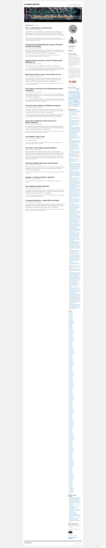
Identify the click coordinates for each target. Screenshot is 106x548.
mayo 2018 (71, 403)
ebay (62, 142)
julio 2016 (70, 427)
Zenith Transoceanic (44, 70)
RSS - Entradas (71, 47)
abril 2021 (70, 370)
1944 (31, 156)
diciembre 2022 (71, 349)
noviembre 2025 (71, 322)
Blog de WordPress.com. (78, 543)
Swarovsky (36, 143)
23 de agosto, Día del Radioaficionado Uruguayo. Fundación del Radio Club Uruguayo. (44, 45)
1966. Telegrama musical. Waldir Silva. (37, 186)
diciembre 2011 (71, 488)
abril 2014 (70, 457)
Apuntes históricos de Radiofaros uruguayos (37, 115)
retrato (28, 84)
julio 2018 (70, 401)
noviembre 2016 (71, 423)
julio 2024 (70, 334)
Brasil (33, 195)
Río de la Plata (50, 116)
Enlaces (38, 156)
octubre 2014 (71, 450)
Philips (51, 68)
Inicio (26, 20)
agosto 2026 (71, 312)
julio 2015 (70, 441)
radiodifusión (76, 103)
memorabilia (51, 38)
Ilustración (78, 94)
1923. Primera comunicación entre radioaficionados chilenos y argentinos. (44, 89)
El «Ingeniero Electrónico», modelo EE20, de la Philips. (42, 200)
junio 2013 (70, 468)
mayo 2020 (71, 378)
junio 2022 (70, 356)
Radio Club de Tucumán (37, 101)
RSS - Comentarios (72, 48)
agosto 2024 (71, 333)
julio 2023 (70, 341)
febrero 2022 (71, 359)
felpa (26, 143)
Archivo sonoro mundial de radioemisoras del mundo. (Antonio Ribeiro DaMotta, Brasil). (74, 295)
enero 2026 (71, 319)
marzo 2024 (71, 335)
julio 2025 (70, 324)
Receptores (27, 39)
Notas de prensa (56, 38)
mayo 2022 (71, 357)
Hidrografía (58, 115)
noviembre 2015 (71, 436)
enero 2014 (71, 460)
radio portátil (54, 67)
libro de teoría (32, 210)
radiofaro (40, 116)
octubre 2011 (71, 490)
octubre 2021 (71, 363)
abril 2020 (70, 379)
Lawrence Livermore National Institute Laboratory (47, 157)
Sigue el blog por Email (73, 523)
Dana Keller (48, 83)
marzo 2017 (71, 419)
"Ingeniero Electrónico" (50, 209)
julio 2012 (70, 480)
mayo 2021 (71, 369)
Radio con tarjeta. (71, 154)
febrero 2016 (71, 433)
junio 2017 (70, 415)
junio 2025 (70, 325)
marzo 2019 (71, 392)
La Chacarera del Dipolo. (73, 124)
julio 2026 (70, 313)
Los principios (76, 96)
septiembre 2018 (71, 399)
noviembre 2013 (71, 463)
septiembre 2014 (71, 452)
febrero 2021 (71, 371)
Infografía (47, 156)
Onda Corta (45, 67)
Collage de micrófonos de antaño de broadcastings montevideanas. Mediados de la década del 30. (74, 247)
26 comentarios (43, 210)
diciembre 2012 (71, 475)
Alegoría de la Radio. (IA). (73, 161)
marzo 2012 (71, 485)
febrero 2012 (71, 486)
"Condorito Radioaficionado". (73, 513)
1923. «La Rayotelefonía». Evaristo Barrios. (38, 28)
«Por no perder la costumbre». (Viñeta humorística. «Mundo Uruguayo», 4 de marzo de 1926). (74, 221)
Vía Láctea (41, 132)
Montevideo (74, 97)
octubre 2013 (71, 464)
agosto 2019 (71, 387)
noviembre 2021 (71, 362)
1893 (31, 83)
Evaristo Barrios (32, 40)
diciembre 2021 (71, 361)
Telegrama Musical (28, 196)
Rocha (54, 116)
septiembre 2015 (71, 438)
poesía (56, 171)
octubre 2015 (71, 437)
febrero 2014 (71, 459)
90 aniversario (50, 100)
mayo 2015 (71, 443)
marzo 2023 (71, 346)
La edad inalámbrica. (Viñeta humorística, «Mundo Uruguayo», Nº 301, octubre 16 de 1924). (74, 186)
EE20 (55, 209)
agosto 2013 (71, 466)
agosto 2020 (71, 376)
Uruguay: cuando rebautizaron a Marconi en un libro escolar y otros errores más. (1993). (74, 516)
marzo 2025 (71, 328)
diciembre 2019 (71, 383)
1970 (31, 209)
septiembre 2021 (71, 365)
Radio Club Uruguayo (40, 56)
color (44, 83)
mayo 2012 (71, 482)
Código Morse (36, 114)
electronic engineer (59, 209)
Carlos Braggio (27, 101)
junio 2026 (70, 314)
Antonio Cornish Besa (57, 100)
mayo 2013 (71, 469)
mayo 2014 (71, 456)
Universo (37, 132)
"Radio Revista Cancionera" (47, 39)
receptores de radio (34, 70)
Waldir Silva (34, 196)
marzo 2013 (71, 471)
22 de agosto (46, 100)
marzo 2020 (71, 380)
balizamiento (47, 115)
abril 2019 (70, 391)
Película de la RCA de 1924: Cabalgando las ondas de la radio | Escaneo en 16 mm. (74, 111)
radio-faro (36, 116)
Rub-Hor (39, 70)
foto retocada (52, 83)
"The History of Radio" (51, 180)
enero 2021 (71, 372)
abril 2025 (70, 327)
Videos (43, 195)
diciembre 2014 (71, 448)
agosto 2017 (71, 413)
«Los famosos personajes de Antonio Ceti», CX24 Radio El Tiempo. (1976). (74, 292)
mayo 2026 (71, 315)
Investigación (46, 114)
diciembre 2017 (71, 409)
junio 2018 (70, 402)
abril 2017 (70, 417)
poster (58, 157)
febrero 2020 (71, 381)
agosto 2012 (71, 479)
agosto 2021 (71, 366)
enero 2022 (71, 360)
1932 (33, 114)
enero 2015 (71, 447)
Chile (36, 98)
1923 (31, 38)
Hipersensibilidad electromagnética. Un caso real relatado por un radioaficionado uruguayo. (74, 284)
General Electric (40, 68)
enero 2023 (71, 348)
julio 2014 (70, 454)
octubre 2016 (71, 424)
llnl (56, 157)
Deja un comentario (52, 70)
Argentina (33, 38)
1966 (31, 195)
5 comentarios (44, 101)
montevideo (47, 68)
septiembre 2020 (71, 374)
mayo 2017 (71, 416)
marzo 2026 (71, 317)
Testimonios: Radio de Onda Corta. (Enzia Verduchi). (41, 163)
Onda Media (50, 67)
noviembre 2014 (71, 449)
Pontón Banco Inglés (31, 116)
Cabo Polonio (51, 115)
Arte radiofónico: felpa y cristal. (35, 136)
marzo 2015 (71, 445)
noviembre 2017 (71, 410)
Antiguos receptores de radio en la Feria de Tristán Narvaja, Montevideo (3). (43, 61)
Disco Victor (27, 40)
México (53, 171)
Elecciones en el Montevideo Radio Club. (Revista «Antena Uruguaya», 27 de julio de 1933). (74, 278)
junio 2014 (70, 455)
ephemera (78, 93)
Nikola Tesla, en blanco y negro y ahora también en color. (43, 74)
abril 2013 (70, 470)
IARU (36, 56)
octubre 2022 (71, 351)
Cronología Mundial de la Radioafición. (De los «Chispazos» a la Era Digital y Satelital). (74, 299)
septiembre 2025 (71, 323)
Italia (51, 171)
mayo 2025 (71, 326)
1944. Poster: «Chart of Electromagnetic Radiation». (41, 148)
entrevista (74, 93)
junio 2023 (70, 343)
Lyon (44, 68)
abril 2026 (70, 316)
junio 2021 (70, 368)
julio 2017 (70, 414)
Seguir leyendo (52, 53)
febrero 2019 (71, 393)
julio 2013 (70, 467)
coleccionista (34, 67)
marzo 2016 (71, 432)
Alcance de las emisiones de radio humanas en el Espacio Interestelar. (40, 121)
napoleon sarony (57, 83)
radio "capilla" (32, 143)
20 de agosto (41, 100)
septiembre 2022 (71, 352)
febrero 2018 (71, 406)
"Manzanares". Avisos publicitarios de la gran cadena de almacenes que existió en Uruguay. (74, 510)
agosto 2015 (71, 439)
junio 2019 (70, 389)
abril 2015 (70, 444)
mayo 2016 (71, 430)
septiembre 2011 (71, 491)
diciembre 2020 (71, 373)
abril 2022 (70, 358)
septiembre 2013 (71, 465)
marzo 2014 (71, 458)
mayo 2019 (71, 390)
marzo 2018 (71, 405)
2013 (33, 55)
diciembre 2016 (71, 422)
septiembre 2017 (71, 412)
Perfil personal (31, 20)
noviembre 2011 (71, 489)
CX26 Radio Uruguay (60, 39)
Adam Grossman (41, 131)
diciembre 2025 (71, 320)
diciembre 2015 (71, 435)
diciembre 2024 (71, 330)
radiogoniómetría (45, 116)
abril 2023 (70, 345)
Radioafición (41, 55)
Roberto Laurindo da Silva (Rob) (59, 195)
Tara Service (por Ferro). (72, 512)
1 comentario (58, 116)
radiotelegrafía (53, 114)
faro (55, 115)
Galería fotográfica (40, 67)
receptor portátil (58, 68)
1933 (31, 55)
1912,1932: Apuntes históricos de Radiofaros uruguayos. (43, 105)
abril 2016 (70, 431)
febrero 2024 (71, 336)
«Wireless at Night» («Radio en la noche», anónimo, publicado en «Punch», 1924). (74, 281)
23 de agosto (55, 55)
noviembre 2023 (71, 339)
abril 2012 (70, 484)
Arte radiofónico (38, 38)
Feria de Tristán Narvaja (33, 68)
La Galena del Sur (32, 4)
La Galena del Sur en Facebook (72, 538)
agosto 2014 (71, 453)
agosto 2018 (71, 400)
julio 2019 (70, 388)
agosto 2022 (71, 354)
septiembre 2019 (71, 385)
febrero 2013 (71, 473)
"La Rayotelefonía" (39, 39)
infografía (56, 180)
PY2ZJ (52, 195)
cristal (54, 142)
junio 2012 (70, 481)
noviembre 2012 (71, 476)
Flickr (28, 143)
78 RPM (55, 39)
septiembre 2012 (71, 478)
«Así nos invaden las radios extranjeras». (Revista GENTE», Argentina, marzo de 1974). (74, 178)
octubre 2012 (71, 477)
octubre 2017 (71, 411)
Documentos (41, 114)
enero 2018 (71, 408)
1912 (31, 114)
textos (31, 39)
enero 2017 (71, 421)
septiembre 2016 (71, 425)
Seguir (70, 532)
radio (60, 38)
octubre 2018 (71, 398)
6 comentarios (38, 40)
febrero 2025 (71, 329)
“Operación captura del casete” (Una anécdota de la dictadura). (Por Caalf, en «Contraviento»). (74, 289)
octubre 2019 (71, 384)
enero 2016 (71, 434)
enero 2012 (71, 487)
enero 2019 (71, 394)
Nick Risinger (27, 132)
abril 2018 (70, 404)
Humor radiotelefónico (45, 38)
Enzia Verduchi (47, 171)
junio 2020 (70, 377)
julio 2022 (70, 355)
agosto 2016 (71, 426)
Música (40, 195)
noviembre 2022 (71, 350)
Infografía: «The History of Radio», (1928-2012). (40, 177)
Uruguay (44, 55)
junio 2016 (70, 428)
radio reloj (54, 68)
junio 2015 (70, 442)
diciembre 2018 (71, 395)
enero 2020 (71, 382)
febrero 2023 (71, 347)
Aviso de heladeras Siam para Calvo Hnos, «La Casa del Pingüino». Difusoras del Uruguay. (74, 152)
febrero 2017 (71, 420)
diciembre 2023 (71, 338)
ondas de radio (32, 132)
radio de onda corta (61, 171)
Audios (69, 92)
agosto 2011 (71, 492)
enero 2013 (71, 474)
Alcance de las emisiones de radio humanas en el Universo (54, 131)
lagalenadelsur (39, 29)
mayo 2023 (71, 344)
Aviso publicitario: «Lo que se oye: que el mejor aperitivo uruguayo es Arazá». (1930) (74, 145)
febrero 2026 (71, 318)
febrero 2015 (71, 446)
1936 (53, 39)
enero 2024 (71, 337)
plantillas (38, 210)
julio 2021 (70, 367)
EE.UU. (71, 93)
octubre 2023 (71, 340)
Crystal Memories (58, 142)
